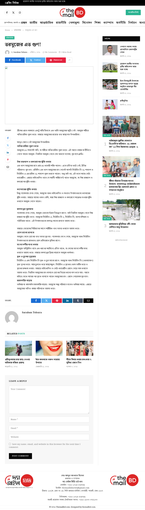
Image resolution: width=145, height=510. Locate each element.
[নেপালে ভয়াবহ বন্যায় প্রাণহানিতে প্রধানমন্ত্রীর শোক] (110, 50)
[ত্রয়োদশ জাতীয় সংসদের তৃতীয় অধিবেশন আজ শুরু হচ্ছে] (110, 67)
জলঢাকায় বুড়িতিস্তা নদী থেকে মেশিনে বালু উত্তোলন (122, 226)
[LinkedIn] (8, 152)
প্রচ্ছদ (24, 23)
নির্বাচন (132, 23)
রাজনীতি (61, 23)
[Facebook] (8, 138)
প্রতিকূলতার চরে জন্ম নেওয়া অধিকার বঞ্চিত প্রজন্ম (17, 361)
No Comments (51, 52)
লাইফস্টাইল (9, 38)
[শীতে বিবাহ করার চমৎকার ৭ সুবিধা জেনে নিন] (79, 348)
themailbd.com (88, 507)
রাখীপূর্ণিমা (124, 101)
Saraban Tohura (20, 52)
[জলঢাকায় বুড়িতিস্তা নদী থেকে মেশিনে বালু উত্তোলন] (121, 209)
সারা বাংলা (107, 135)
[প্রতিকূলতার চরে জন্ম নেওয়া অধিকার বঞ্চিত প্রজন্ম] (18, 348)
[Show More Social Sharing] (69, 60)
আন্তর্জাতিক (46, 23)
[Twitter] (8, 145)
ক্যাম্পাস (108, 23)
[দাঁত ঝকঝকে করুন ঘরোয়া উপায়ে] (49, 348)
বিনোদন (87, 23)
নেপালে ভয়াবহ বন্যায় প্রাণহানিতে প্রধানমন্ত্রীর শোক (128, 49)
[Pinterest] (8, 159)
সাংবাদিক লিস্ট (133, 12)
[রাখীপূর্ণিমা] (110, 104)
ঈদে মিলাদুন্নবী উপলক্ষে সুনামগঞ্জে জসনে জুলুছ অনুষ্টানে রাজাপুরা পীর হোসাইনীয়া (129, 85)
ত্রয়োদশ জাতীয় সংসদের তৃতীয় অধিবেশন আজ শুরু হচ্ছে (44, 1)
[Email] (8, 167)
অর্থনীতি (121, 23)
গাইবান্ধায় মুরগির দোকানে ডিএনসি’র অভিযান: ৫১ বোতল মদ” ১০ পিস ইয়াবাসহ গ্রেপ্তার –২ (123, 143)
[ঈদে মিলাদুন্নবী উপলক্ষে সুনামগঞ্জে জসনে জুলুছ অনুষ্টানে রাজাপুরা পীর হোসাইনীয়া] (110, 84)
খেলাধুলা (74, 23)
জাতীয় (33, 23)
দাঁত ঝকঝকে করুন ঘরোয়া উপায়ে (48, 361)
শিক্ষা (98, 23)
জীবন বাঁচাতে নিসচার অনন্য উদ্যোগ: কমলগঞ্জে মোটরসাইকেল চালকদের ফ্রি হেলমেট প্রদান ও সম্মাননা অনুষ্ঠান (124, 185)
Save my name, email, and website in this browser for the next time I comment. (44, 446)
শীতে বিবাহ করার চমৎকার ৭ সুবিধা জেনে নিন (78, 361)
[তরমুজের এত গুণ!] (49, 95)
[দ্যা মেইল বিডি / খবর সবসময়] (72, 12)
